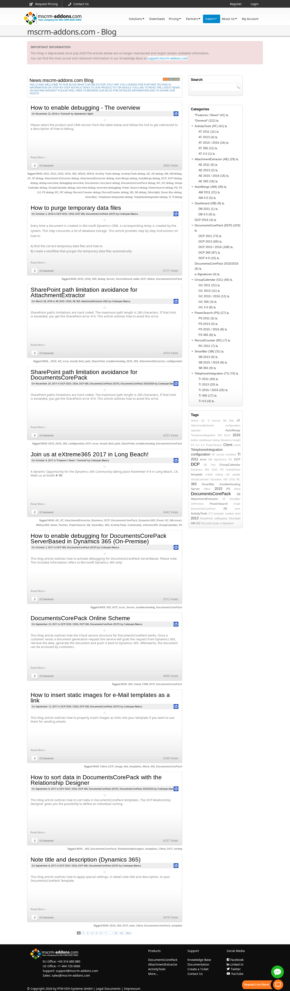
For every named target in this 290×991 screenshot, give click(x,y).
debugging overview (71, 183)
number (229, 513)
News (54, 525)
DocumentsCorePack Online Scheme (80, 618)
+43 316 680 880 (68, 961)
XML (231, 420)
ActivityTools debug (133, 173)
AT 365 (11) (206, 148)
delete (151, 279)
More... (153, 974)
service (220, 454)
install (73, 361)
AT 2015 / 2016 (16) (211, 142)
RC (57, 192)
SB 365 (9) (205, 368)
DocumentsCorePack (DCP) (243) (217, 225)
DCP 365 (80, 214)
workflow (231, 454)
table (136, 279)
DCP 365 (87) (207, 252)
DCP (164, 178)
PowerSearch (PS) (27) (210, 312)
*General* (65, 113)
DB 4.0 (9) (205, 214)
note (132, 925)
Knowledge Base (199, 960)
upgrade (196, 430)
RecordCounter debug (115, 192)
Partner (63, 525)
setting (219, 474)
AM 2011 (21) (207, 192)
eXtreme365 (150, 525)
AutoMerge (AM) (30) (209, 186)
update (236, 474)
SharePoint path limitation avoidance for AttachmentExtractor (84, 292)
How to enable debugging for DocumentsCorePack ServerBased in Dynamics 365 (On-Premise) (98, 539)
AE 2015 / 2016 (63, 301)
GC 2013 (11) (207, 290)
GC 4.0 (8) (205, 307)
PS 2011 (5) (206, 318)
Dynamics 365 (200, 469)
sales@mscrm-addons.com (71, 975)
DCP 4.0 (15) (207, 258)
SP (213, 454)
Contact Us (81, 4)
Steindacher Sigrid (83, 113)
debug (34, 183)
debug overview (48, 183)
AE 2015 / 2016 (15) (212, 175)
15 (115, 933)
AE (148, 173)
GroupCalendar (168, 525)
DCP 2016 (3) (204, 219)
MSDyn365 (42, 525)
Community (135, 525)
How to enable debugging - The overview (85, 107)
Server (110, 279)
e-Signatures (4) (206, 274)
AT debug (37, 178)
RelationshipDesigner (131, 848)
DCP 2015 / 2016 (65, 214)
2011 (46, 173)
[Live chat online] (277, 972)
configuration (174, 361)
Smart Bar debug (171, 192)
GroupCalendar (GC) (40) (212, 279)
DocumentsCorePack (169, 279)
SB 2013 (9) (206, 357)
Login (255, 4)
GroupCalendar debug (61, 187)
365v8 (81, 173)
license (216, 420)
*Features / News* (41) (210, 115)
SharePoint (98, 361)
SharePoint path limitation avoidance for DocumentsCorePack (84, 375)
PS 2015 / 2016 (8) (211, 329)
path (87, 361)
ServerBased (124, 279)
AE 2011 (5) (206, 164)
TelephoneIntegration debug (150, 197)
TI (170, 197)
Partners (192, 19)
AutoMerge (232, 430)
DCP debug (175, 178)
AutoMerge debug (149, 178)
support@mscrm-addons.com (77, 971)
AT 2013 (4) (206, 137)
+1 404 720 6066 (68, 966)
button (194, 440)
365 (74, 173)
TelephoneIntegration (203, 435)
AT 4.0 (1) (205, 153)
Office (207, 489)
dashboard (205, 440)
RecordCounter (210, 523)
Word (146, 766)
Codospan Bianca (129, 214)
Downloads (157, 19)
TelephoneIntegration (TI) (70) (215, 373)
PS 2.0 (195, 445)
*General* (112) (205, 120)
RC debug (66, 192)
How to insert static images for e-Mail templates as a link (100, 698)
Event (159, 520)
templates (135, 766)
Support (210, 19)
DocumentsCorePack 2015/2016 (137, 383)
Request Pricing (46, 4)
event (237, 445)
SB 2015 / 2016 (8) (211, 362)
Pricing (174, 19)
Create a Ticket (197, 969)
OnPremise (197, 503)
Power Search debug (134, 187)
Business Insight (230, 440)
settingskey (220, 518)
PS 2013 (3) (206, 323)
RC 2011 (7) (206, 346)
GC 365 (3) (206, 301)
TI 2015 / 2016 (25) (211, 390)
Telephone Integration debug (115, 197)
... (110, 933)
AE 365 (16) (206, 181)
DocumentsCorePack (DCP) (100, 214)
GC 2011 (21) (207, 285)
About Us (228, 19)
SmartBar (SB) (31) (208, 351)
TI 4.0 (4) (204, 401)
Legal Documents (108, 989)
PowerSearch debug (160, 187)
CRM (145, 684)
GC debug (167, 183)
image (118, 766)
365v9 (90, 173)
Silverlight (154, 192)
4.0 (202, 445)
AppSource (220, 459)
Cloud (137, 684)
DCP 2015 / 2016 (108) (214, 247)
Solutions (135, 19)
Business (97, 520)
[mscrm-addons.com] (53, 18)
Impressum (132, 989)
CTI (210, 513)
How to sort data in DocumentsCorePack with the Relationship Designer (96, 780)
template (177, 925)
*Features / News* (65, 460)
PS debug (47, 192)
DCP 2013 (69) (208, 241)
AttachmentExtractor (152, 361)
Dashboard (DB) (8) (208, 203)
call (227, 474)
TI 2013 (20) (206, 384)
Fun (213, 464)
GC (158, 183)
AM (166, 173)
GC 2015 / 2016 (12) (212, 296)
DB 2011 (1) (206, 208)
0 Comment (46, 165)
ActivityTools (118, 525)
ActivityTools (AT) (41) (209, 126)
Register (236, 4)
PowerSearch (77, 525)
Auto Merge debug (126, 178)
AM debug (175, 173)
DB (210, 459)
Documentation (198, 964)
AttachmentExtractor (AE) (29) (215, 159)
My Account (250, 19)
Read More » (38, 157)
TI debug (177, 197)
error (66, 361)
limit (81, 361)
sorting (178, 848)
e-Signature (227, 523)
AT (29, 178)
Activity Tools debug (107, 173)
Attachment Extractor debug (61, 178)
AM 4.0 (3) (205, 197)
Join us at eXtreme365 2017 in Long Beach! (90, 454)
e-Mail (209, 474)
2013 (53, 173)
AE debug (157, 173)
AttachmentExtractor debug (97, 178)
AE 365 (76, 301)
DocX (227, 435)
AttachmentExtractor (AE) (94, 301)
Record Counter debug (86, 192)
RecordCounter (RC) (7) (211, 340)
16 (121, 933)
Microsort (176, 520)
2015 (60, 173)
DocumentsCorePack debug (138, 183)
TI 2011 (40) (206, 379)
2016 (68, 173)
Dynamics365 (146, 520)
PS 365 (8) (205, 334)
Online (194, 420)
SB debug (140, 192)
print (237, 513)
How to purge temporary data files (76, 208)
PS (175, 187)
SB (131, 192)
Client (103, 766)
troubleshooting (115, 361)
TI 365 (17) (206, 395)
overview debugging (109, 187)
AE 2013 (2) (206, 170)
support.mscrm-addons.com (167, 58)
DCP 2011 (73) (208, 236)
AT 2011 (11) (207, 131)
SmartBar (91, 197)
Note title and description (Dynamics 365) (86, 859)
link (126, 766)
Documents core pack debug (102, 183)
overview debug (85, 187)
